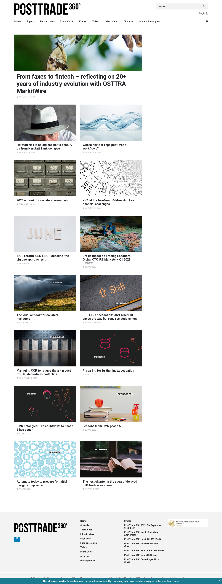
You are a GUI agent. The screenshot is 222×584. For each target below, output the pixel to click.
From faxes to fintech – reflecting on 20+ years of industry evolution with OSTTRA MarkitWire (71, 84)
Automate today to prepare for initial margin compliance (42, 483)
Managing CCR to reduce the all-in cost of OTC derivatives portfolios (44, 372)
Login (202, 13)
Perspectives (47, 21)
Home (17, 21)
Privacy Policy (87, 560)
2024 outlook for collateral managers (42, 200)
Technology (86, 529)
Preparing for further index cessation (108, 370)
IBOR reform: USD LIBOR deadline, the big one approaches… (43, 257)
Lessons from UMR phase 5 (102, 426)
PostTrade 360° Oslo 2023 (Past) (140, 555)
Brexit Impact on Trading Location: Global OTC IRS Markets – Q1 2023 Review (106, 259)
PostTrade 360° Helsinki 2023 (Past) (142, 539)
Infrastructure (87, 534)
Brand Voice (66, 21)
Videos (96, 21)
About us (128, 21)
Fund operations (88, 543)
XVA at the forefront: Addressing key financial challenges (108, 202)
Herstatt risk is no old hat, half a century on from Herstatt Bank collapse (44, 146)
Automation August (149, 21)
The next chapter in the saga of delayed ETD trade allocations (110, 483)
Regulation (85, 538)
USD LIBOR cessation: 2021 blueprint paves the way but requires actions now (110, 316)
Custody (84, 525)
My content (112, 21)
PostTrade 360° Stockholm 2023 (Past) (144, 550)
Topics (30, 21)
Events (82, 21)
